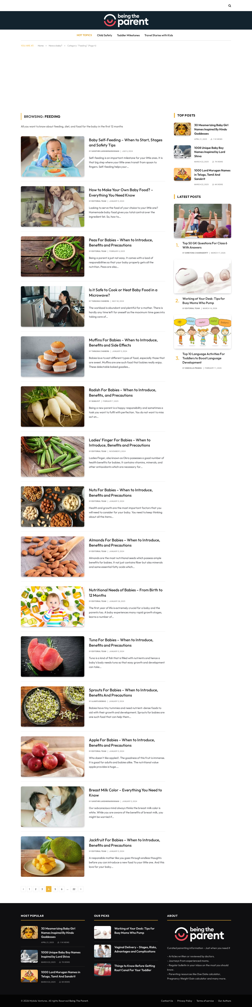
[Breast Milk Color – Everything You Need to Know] (52, 806)
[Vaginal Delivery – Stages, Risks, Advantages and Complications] (102, 951)
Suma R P (96, 401)
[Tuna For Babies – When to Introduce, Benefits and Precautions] (52, 656)
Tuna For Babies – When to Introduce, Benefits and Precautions (121, 642)
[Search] (229, 5)
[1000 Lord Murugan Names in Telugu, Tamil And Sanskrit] (182, 174)
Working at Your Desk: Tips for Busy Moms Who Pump (203, 301)
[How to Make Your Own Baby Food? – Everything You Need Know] (52, 206)
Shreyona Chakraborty (196, 253)
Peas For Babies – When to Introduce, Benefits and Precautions (121, 242)
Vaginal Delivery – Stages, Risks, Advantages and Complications (135, 949)
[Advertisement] (126, 79)
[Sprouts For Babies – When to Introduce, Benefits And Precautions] (52, 706)
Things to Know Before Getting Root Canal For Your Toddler (134, 968)
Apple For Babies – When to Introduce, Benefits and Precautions (122, 742)
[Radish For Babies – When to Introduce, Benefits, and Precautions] (52, 406)
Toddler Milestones (128, 35)
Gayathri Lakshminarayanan (105, 151)
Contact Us (167, 1000)
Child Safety (104, 35)
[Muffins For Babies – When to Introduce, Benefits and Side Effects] (52, 356)
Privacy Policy (184, 1000)
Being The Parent (78, 1000)
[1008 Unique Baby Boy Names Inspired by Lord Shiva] (182, 151)
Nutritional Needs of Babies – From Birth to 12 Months (126, 592)
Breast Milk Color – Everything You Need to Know (125, 793)
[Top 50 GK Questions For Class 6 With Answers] (202, 221)
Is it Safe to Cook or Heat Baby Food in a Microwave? (123, 292)
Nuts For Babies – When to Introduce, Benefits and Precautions (121, 492)
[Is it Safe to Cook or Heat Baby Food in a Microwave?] (52, 306)
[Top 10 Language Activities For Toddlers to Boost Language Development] (202, 332)
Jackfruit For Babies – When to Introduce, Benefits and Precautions (124, 842)
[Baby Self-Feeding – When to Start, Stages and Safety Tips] (52, 156)
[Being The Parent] (126, 20)
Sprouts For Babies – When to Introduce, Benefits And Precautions (123, 692)
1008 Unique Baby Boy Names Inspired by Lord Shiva (209, 152)
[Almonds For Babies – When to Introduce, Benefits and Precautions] (52, 556)
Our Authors (224, 1000)
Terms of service (205, 1000)
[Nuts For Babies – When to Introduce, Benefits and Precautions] (52, 506)
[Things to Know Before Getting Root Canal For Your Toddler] (102, 969)
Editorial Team (99, 201)
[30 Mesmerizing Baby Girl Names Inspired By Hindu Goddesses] (182, 129)
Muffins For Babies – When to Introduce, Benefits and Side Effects (123, 342)
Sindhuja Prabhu (193, 368)
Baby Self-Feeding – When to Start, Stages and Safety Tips (125, 142)
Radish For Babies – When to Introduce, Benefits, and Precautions (122, 392)
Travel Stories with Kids (158, 35)
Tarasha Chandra (100, 301)
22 (74, 889)
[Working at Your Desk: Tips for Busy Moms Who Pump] (202, 276)
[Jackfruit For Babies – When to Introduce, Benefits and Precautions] (52, 856)
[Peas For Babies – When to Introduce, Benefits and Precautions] (52, 256)
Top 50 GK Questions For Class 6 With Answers (204, 245)
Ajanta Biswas (99, 701)
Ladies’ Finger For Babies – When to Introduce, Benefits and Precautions (120, 442)
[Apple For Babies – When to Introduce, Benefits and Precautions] (52, 756)
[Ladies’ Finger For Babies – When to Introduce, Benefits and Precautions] (52, 456)
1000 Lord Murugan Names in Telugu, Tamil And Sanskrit (212, 174)
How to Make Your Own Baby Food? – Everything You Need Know (121, 192)
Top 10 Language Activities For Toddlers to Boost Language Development (203, 358)
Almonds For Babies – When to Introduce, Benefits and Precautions (124, 543)
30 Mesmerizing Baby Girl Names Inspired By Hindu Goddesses (211, 129)
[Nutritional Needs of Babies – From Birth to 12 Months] (52, 606)
